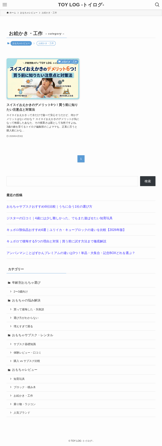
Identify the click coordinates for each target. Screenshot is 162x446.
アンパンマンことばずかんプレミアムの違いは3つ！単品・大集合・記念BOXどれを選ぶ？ (71, 253)
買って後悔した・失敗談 (29, 309)
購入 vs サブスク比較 (27, 360)
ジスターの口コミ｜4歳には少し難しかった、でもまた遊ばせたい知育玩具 (60, 218)
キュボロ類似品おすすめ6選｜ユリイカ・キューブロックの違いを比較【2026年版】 (66, 229)
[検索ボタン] (157, 4)
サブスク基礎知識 (25, 344)
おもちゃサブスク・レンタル (32, 335)
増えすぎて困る (23, 326)
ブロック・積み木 (25, 387)
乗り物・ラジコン (25, 404)
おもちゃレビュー (21, 43)
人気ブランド (22, 412)
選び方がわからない (26, 317)
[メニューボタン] (4, 4)
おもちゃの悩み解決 (26, 300)
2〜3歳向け (21, 291)
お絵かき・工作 (23, 395)
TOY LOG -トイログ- (81, 4)
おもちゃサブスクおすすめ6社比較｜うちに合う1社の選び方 (49, 206)
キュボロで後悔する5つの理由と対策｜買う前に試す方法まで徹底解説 (56, 241)
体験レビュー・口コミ (27, 352)
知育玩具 (19, 378)
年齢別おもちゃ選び (26, 282)
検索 (148, 181)
